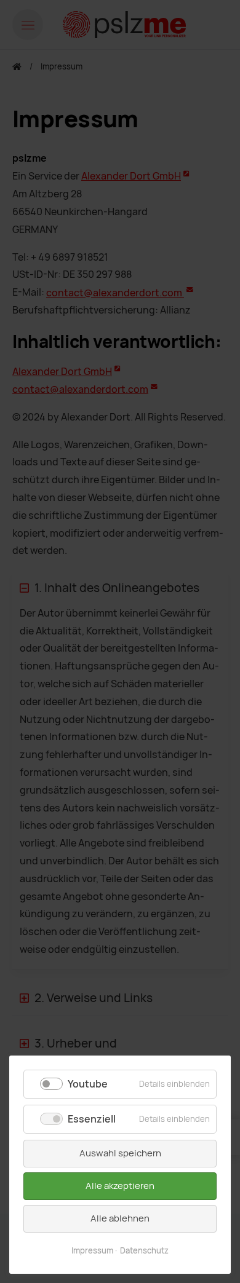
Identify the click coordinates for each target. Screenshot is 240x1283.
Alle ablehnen (120, 1218)
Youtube (88, 1084)
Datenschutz (144, 1250)
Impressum (92, 1250)
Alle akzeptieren (120, 1186)
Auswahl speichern (120, 1153)
